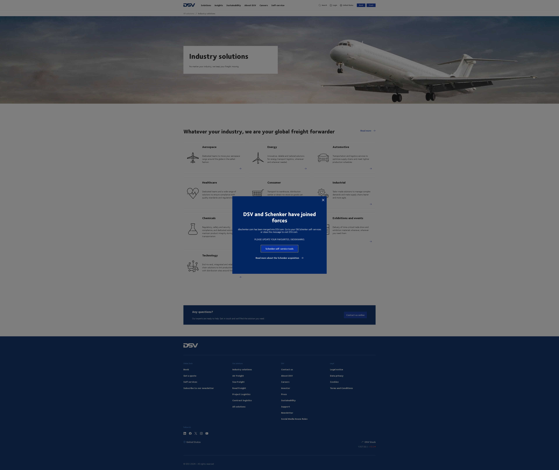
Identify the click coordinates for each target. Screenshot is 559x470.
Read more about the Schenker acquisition (278, 258)
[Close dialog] (323, 200)
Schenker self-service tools (279, 248)
